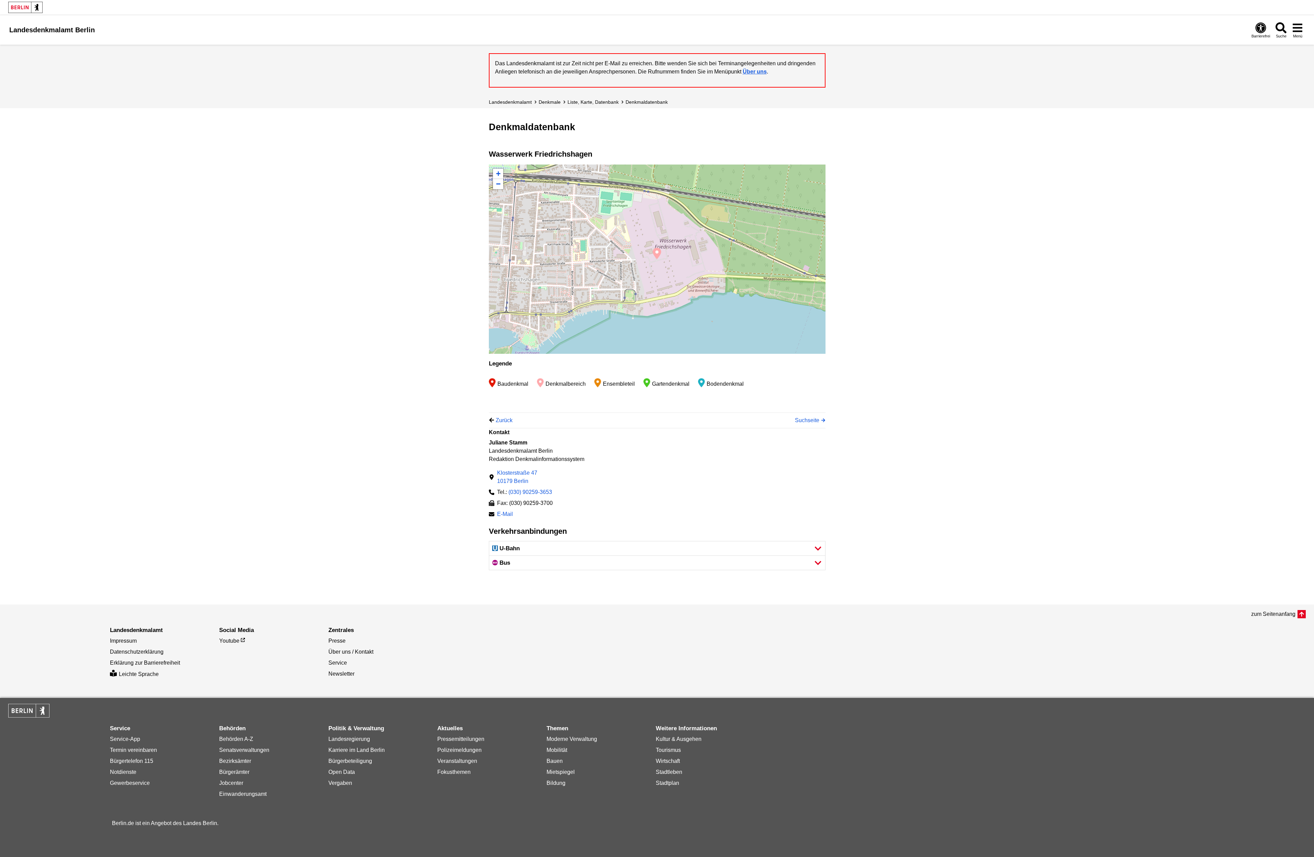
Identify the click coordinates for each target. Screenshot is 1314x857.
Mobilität (557, 750)
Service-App (125, 739)
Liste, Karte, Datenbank (593, 102)
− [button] (498, 184)
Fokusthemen (454, 772)
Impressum (123, 641)
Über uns (755, 72)
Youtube (229, 641)
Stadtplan (667, 783)
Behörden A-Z (236, 739)
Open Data (341, 772)
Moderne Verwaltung (572, 739)
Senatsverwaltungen (244, 750)
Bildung (556, 783)
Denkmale (550, 102)
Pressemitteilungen (460, 739)
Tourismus (668, 750)
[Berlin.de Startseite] (25, 7)
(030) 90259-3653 (530, 492)
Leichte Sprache (139, 674)
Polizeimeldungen (459, 750)
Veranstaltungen (457, 761)
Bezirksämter (235, 761)
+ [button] (498, 173)
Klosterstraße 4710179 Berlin (517, 477)
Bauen (555, 761)
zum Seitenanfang (1273, 614)
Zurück (504, 420)
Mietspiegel (561, 772)
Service (337, 663)
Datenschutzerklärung (137, 652)
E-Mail (505, 514)
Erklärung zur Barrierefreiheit (145, 663)
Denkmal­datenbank (647, 102)
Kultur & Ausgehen (678, 739)
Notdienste (123, 772)
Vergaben (340, 783)
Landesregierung (349, 739)
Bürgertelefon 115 (131, 761)
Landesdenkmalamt (510, 102)
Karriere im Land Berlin (356, 750)
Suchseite (807, 420)
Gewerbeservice (130, 783)
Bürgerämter (234, 772)
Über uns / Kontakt (350, 652)
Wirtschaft (668, 761)
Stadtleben (669, 772)
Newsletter (341, 674)
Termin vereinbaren (133, 750)
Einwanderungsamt (243, 794)
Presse (337, 641)
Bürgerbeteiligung (350, 761)
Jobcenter (231, 783)
